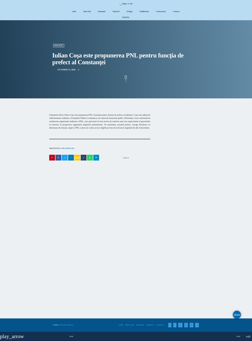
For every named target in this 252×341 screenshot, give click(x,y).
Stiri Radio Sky (68, 148)
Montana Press (65, 325)
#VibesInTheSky (169, 135)
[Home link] (126, 4)
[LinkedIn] (174, 325)
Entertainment (168, 130)
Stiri (56, 273)
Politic (58, 46)
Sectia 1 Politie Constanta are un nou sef (175, 199)
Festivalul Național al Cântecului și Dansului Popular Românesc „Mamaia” (124, 281)
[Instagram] (186, 325)
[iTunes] (180, 325)
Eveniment (62, 186)
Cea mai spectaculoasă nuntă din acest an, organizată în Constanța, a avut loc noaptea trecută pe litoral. (177, 159)
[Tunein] (169, 325)
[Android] (197, 325)
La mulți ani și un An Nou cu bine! (183, 186)
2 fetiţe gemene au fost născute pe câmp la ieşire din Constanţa (98, 191)
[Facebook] (191, 325)
